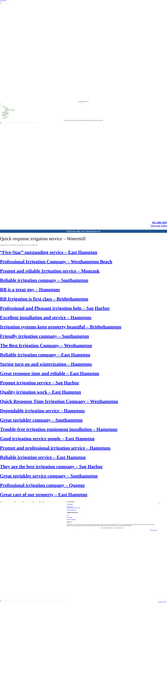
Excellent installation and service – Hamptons (45, 317)
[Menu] (0, 104)
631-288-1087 (159, 222)
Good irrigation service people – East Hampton (47, 438)
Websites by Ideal (153, 530)
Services (7, 108)
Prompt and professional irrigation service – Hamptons (55, 448)
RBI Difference (6, 112)
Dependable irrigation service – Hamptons (42, 410)
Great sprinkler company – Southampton (41, 420)
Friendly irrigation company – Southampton (44, 336)
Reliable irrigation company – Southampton (44, 280)
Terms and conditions (71, 519)
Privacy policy (70, 517)
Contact (4, 118)
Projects (6, 116)
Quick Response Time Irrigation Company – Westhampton (59, 401)
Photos (4, 115)
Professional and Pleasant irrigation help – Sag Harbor (55, 308)
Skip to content (3, 0)
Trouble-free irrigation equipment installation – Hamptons (58, 429)
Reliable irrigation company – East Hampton (45, 354)
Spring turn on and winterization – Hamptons (46, 364)
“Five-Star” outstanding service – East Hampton (48, 252)
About (6, 107)
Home (4, 106)
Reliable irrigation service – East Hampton (43, 457)
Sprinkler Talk (5, 114)
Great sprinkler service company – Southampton (49, 475)
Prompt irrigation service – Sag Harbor (39, 382)
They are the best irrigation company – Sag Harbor (51, 466)
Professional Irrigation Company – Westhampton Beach (56, 261)
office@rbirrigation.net (71, 510)
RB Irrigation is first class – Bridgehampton (44, 298)
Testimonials (5, 113)
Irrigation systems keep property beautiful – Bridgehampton (60, 326)
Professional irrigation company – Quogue (42, 485)
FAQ (6, 111)
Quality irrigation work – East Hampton (40, 392)
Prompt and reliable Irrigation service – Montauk (50, 271)
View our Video (158, 225)
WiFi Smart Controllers (10, 109)
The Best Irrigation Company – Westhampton (46, 345)
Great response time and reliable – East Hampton (49, 373)
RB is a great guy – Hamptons (30, 289)
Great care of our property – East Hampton (43, 494)
